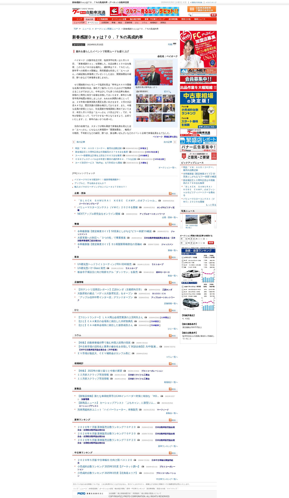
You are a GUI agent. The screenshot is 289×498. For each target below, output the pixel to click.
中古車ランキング (84, 452)
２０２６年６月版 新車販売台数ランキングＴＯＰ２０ (107, 433)
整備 (113, 23)
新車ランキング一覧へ (168, 446)
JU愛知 (143, 163)
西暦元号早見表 (197, 2)
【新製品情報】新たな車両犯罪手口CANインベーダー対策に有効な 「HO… (118, 396)
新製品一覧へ (172, 413)
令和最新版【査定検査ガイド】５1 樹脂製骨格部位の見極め (110, 244)
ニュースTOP (79, 23)
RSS (174, 194)
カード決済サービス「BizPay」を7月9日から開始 (98, 162)
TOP (76, 29)
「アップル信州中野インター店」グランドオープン (105, 297)
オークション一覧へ (167, 167)
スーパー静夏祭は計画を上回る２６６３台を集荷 (98, 155)
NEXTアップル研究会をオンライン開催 (99, 214)
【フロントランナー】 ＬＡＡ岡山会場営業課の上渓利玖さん (110, 317)
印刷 (170, 44)
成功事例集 (173, 19)
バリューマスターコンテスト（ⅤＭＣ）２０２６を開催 (108, 207)
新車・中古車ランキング (155, 19)
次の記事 (168, 142)
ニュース (89, 19)
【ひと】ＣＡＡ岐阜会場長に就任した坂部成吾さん (105, 325)
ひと (137, 23)
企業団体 (105, 23)
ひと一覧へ (173, 329)
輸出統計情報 (135, 19)
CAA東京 (155, 321)
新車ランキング (82, 419)
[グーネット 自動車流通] (88, 15)
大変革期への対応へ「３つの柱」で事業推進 (102, 237)
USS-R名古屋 (151, 152)
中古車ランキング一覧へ (167, 479)
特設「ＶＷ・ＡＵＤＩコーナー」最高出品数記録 (98, 148)
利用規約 (136, 493)
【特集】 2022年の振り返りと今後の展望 (100, 370)
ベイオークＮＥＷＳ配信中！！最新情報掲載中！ (98, 179)
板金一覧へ (173, 276)
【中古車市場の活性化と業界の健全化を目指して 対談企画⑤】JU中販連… (118, 346)
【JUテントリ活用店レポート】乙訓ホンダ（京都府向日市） (110, 289)
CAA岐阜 (155, 325)
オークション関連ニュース (107, 29)
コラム (144, 23)
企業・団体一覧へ (170, 217)
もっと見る (211, 205)
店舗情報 (128, 23)
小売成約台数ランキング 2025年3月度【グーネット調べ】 (109, 466)
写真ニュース (188, 211)
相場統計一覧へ (171, 382)
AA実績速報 (93, 488)
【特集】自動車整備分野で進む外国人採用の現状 (104, 342)
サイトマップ (211, 2)
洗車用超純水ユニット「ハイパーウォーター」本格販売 (108, 409)
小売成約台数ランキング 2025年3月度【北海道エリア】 (108, 473)
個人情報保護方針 (124, 493)
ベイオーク (158, 137)
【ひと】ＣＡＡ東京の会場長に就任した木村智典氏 (105, 321)
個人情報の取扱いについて (151, 493)
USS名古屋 (159, 159)
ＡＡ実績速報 (102, 19)
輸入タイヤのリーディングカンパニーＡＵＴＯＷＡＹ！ (101, 187)
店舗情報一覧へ (171, 303)
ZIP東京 (143, 148)
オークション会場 (119, 19)
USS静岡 (143, 156)
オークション (93, 23)
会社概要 (112, 493)
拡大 (166, 91)
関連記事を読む (171, 137)
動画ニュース (199, 19)
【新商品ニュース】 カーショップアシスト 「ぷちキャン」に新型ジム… (117, 403)
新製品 (163, 23)
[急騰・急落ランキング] (198, 310)
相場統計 (153, 23)
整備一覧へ (173, 250)
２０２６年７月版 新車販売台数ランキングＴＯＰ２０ (107, 427)
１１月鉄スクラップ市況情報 (93, 378)
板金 (120, 23)
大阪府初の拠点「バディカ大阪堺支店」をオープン (105, 293)
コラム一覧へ (172, 357)
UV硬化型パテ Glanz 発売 (91, 268)
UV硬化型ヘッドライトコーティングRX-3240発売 (105, 264)
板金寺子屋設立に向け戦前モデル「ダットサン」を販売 (108, 272)
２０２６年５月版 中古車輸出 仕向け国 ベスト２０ (105, 460)
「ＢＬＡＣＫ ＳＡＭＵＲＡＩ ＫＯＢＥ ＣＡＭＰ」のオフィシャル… (117, 200)
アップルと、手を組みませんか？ (90, 183)
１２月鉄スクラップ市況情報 (93, 374)
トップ (79, 19)
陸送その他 (186, 19)
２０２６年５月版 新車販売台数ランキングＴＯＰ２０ (107, 440)
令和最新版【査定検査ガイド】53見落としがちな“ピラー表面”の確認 (115, 231)
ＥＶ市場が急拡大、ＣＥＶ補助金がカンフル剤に (104, 353)
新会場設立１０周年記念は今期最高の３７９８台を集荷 (101, 152)
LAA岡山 (165, 317)
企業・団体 (80, 193)
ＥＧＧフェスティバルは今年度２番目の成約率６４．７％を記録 (105, 159)
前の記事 (80, 142)
